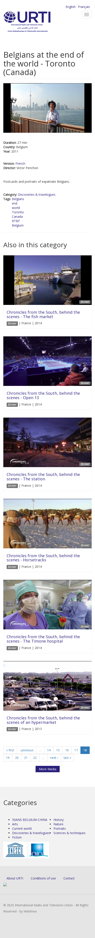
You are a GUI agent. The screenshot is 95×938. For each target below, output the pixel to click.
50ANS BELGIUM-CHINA (29, 820)
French (20, 163)
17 (76, 750)
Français (84, 7)
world (16, 208)
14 (49, 750)
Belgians (18, 199)
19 (8, 758)
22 (35, 758)
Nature (58, 824)
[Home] (34, 22)
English (71, 7)
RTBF (16, 221)
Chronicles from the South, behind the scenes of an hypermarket (43, 720)
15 (58, 750)
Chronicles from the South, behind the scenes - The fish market (43, 314)
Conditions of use (43, 878)
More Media (47, 769)
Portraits (59, 828)
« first (10, 750)
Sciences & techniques (69, 833)
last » (67, 758)
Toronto (18, 212)
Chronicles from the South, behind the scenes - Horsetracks (43, 558)
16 (67, 750)
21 (26, 758)
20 (17, 758)
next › (54, 758)
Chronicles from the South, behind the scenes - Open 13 (43, 395)
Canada (17, 216)
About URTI (15, 878)
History (58, 820)
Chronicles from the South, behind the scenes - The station (43, 476)
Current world (22, 828)
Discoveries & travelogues (36, 194)
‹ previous (27, 750)
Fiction (17, 837)
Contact (69, 878)
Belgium (18, 225)
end (14, 203)
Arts (15, 824)
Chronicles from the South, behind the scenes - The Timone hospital (43, 639)
